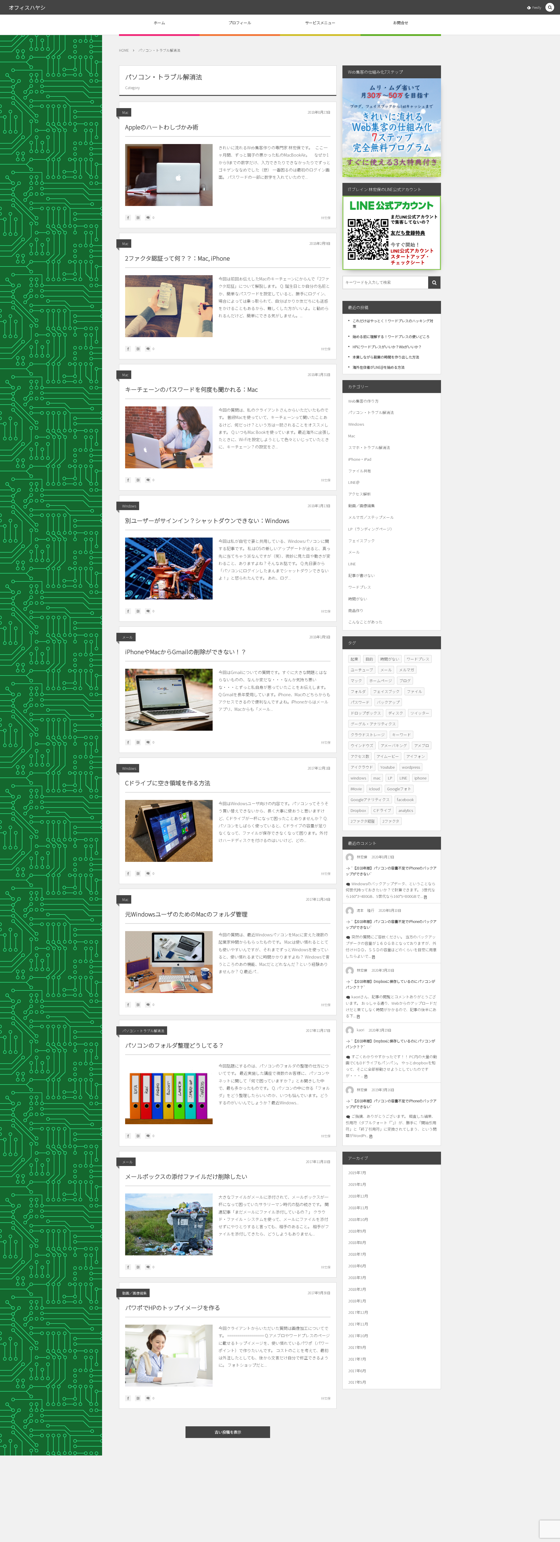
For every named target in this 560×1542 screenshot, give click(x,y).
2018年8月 (357, 1242)
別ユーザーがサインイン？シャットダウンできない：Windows (207, 520)
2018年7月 (357, 1254)
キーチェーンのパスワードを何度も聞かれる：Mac (191, 389)
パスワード (360, 702)
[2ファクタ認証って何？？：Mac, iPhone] (169, 306)
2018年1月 (357, 1301)
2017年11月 (358, 1324)
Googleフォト (399, 788)
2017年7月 (357, 1359)
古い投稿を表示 (228, 1432)
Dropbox (358, 810)
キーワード (401, 734)
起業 (354, 659)
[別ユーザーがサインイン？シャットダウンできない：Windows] (169, 569)
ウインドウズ (362, 745)
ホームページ (380, 680)
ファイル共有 (359, 471)
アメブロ (421, 745)
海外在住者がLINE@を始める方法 (379, 367)
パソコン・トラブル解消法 (143, 1030)
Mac (125, 112)
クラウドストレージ (368, 734)
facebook (405, 799)
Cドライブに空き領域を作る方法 (167, 783)
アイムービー (388, 756)
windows (358, 778)
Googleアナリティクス (370, 799)
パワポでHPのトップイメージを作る (172, 1307)
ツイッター (419, 713)
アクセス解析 (359, 494)
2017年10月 (358, 1335)
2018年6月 (357, 1266)
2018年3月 (357, 1277)
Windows (129, 505)
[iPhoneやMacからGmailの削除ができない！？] (169, 700)
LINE (352, 563)
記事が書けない (361, 575)
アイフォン (415, 756)
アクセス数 (360, 756)
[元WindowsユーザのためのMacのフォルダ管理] (169, 962)
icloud (374, 788)
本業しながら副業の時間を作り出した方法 (386, 356)
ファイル (414, 691)
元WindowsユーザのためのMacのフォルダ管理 (186, 914)
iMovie (356, 788)
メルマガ (406, 670)
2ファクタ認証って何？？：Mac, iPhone (177, 258)
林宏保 (325, 217)
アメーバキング (394, 745)
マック (356, 680)
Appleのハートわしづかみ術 (161, 127)
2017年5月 (357, 1382)
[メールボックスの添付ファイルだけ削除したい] (169, 1224)
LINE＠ (354, 482)
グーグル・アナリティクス (373, 724)
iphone (420, 778)
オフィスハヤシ (27, 7)
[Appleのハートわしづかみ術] (169, 175)
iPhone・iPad (359, 459)
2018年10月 (358, 1219)
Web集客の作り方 (363, 401)
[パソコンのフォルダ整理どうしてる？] (169, 1093)
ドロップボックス (366, 713)
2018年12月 (358, 1196)
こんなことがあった (365, 622)
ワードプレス (359, 587)
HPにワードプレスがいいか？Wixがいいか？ (387, 346)
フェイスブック (361, 540)
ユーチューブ (362, 670)
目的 (369, 659)
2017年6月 (357, 1370)
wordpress (411, 767)
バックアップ (388, 702)
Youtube (387, 767)
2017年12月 (358, 1312)
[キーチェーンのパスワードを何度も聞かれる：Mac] (169, 437)
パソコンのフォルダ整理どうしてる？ (174, 1045)
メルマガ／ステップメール (371, 517)
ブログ (405, 680)
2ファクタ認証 (363, 821)
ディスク (395, 713)
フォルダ (358, 691)
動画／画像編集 (134, 1292)
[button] (549, 7)
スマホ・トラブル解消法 (369, 447)
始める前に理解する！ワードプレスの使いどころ (391, 336)
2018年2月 (357, 1289)
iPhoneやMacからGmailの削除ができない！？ (185, 651)
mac (377, 778)
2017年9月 (357, 1347)
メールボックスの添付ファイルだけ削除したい (186, 1176)
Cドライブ (382, 810)
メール (127, 637)
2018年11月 (358, 1207)
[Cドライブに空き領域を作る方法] (169, 831)
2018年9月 (357, 1231)
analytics (405, 810)
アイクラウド (362, 767)
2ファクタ (390, 821)
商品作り (355, 610)
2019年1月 (357, 1184)
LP (390, 778)
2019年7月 (357, 1172)
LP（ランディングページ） (371, 529)
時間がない (357, 599)
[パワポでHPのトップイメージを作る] (169, 1356)
